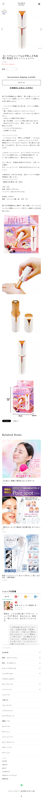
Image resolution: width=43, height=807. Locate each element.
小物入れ (5, 700)
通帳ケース (6, 721)
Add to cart (21, 82)
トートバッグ (7, 689)
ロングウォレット (8, 716)
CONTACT (6, 771)
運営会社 (5, 779)
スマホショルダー (8, 679)
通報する (16, 421)
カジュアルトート (8, 742)
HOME (4, 761)
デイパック (6, 753)
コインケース (7, 705)
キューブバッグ (7, 684)
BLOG (4, 768)
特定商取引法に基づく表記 (28, 791)
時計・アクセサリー (9, 663)
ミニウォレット (7, 710)
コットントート (7, 737)
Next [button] (40, 29)
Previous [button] (2, 29)
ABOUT (5, 764)
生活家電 (5, 652)
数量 (3, 69)
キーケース (6, 726)
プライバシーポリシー (14, 791)
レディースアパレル (9, 668)
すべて (7, 596)
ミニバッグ (6, 695)
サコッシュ (6, 731)
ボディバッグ (7, 747)
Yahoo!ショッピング (9, 775)
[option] (21, 29)
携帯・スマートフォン (10, 658)
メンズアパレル (7, 673)
